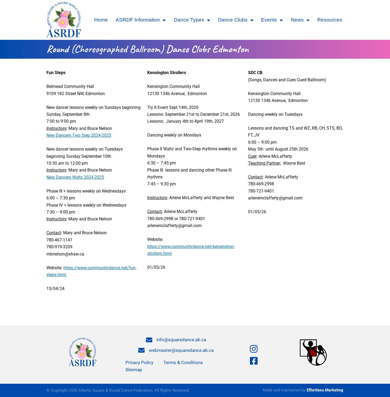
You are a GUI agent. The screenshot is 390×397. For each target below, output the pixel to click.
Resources (329, 20)
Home (101, 20)
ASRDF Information (138, 20)
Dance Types (189, 20)
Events (269, 20)
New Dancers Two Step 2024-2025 (78, 135)
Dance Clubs (233, 20)
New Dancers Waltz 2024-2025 (75, 177)
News (297, 20)
